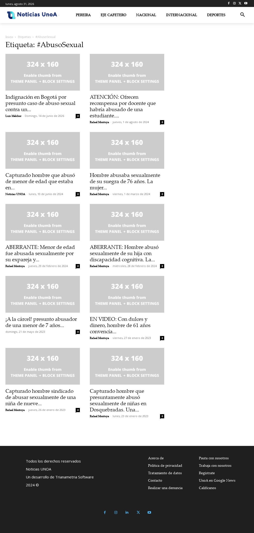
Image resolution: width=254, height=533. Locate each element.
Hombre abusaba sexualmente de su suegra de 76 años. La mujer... (125, 181)
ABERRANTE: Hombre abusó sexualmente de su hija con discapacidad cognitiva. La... (124, 253)
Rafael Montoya (99, 122)
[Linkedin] (127, 512)
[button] (243, 15)
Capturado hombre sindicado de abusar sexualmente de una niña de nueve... (40, 397)
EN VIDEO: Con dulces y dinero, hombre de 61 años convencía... (120, 325)
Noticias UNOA (15, 194)
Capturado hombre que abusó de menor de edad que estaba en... (40, 181)
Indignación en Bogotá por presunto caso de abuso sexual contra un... (40, 103)
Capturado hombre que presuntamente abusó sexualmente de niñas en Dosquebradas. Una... (118, 400)
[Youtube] (246, 3)
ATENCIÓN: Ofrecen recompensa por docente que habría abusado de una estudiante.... (123, 106)
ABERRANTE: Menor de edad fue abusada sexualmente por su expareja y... (40, 253)
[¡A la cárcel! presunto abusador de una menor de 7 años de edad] (42, 294)
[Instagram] (234, 3)
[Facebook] (229, 3)
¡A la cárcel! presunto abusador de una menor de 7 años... (41, 322)
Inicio (9, 37)
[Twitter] (240, 3)
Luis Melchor (13, 116)
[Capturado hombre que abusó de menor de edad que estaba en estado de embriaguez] (42, 150)
